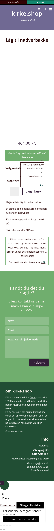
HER (43, 262)
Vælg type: (12, 180)
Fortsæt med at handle (21, 519)
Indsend (39, 362)
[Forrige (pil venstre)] (1, 529)
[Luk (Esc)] (10, 525)
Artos (32, 397)
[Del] (7, 525)
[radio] (33, 165)
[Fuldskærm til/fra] (4, 525)
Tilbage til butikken (30, 505)
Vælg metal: (13, 168)
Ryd (42, 185)
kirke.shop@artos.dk (38, 463)
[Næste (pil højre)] (4, 529)
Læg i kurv (33, 191)
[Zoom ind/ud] (1, 525)
